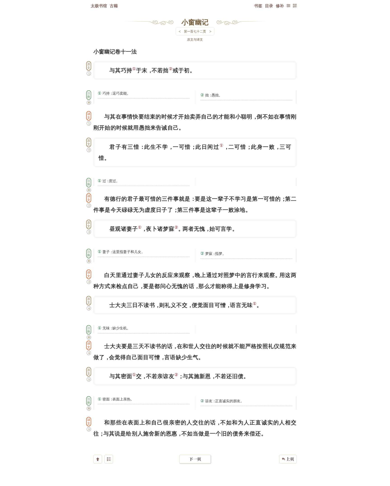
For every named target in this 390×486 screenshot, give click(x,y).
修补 (280, 5)
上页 (288, 459)
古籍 (114, 5)
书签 (258, 5)
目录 (269, 5)
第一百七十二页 (195, 31)
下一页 (195, 459)
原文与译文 (195, 39)
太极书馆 (99, 5)
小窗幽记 (195, 22)
